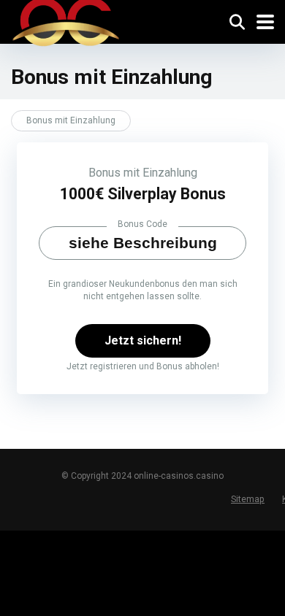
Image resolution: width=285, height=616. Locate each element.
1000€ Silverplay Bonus (143, 194)
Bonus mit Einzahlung (142, 173)
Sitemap (248, 498)
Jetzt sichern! (142, 340)
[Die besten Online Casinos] (66, 25)
